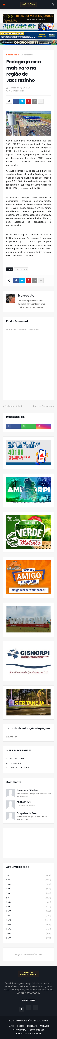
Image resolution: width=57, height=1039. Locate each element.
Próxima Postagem (42, 406)
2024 (28, 929)
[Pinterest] (28, 101)
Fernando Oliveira (27, 790)
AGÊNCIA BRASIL (14, 763)
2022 (28, 920)
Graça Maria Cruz (27, 813)
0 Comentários (16, 90)
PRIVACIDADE (19, 1029)
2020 (28, 911)
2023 (28, 924)
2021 (28, 915)
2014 (28, 884)
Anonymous (24, 801)
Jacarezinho (27, 54)
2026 (28, 938)
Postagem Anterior (14, 406)
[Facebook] (16, 101)
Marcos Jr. (26, 296)
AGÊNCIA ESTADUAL (15, 758)
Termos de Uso (36, 1029)
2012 (28, 875)
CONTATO (32, 1026)
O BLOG (20, 1026)
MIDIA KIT (44, 1026)
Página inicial (12, 54)
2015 (28, 888)
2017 (28, 897)
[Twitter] (22, 101)
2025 (28, 933)
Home (11, 1026)
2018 (28, 902)
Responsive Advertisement (28, 954)
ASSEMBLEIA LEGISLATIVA (17, 767)
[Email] (34, 101)
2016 (28, 893)
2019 (28, 906)
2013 (28, 879)
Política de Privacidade (28, 1033)
